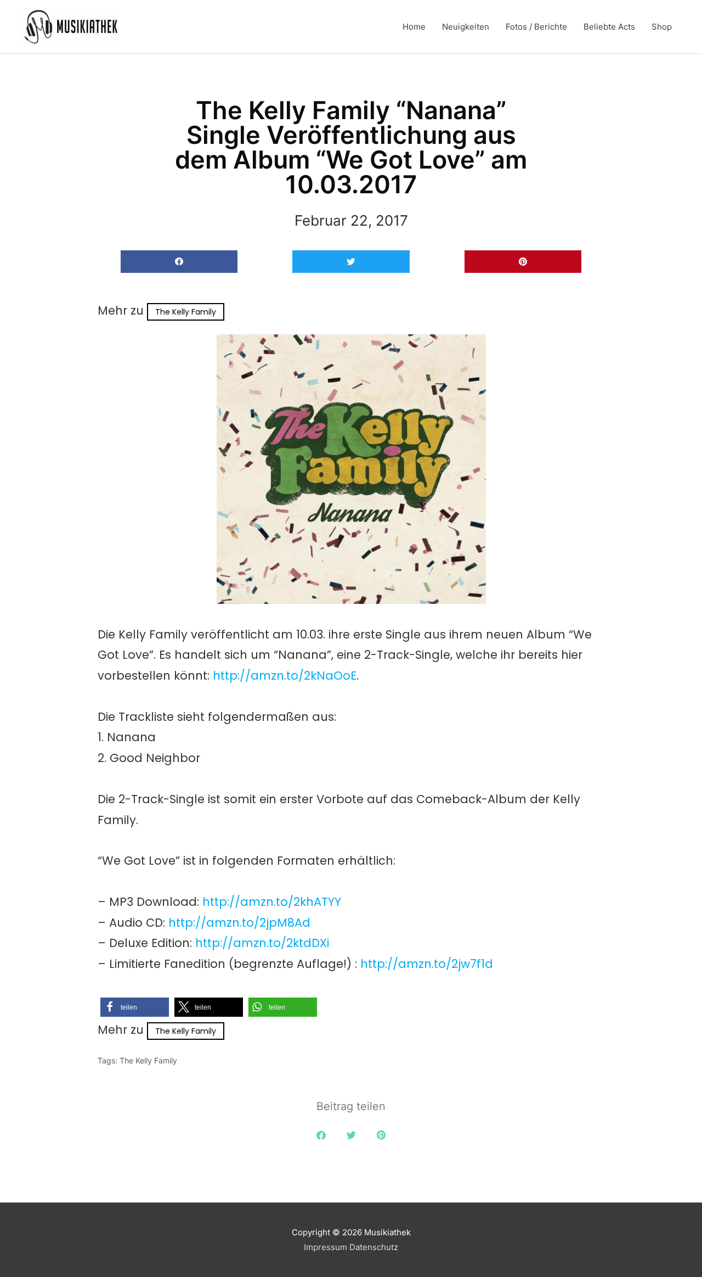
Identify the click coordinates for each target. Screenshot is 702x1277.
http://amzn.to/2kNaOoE (284, 676)
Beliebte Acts (609, 26)
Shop (662, 26)
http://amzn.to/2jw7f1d (426, 964)
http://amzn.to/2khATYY (271, 902)
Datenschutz (373, 1247)
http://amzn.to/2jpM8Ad (239, 923)
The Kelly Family (185, 311)
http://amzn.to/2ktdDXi (262, 943)
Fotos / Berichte (536, 26)
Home (414, 26)
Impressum (325, 1247)
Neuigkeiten (465, 26)
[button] (179, 261)
